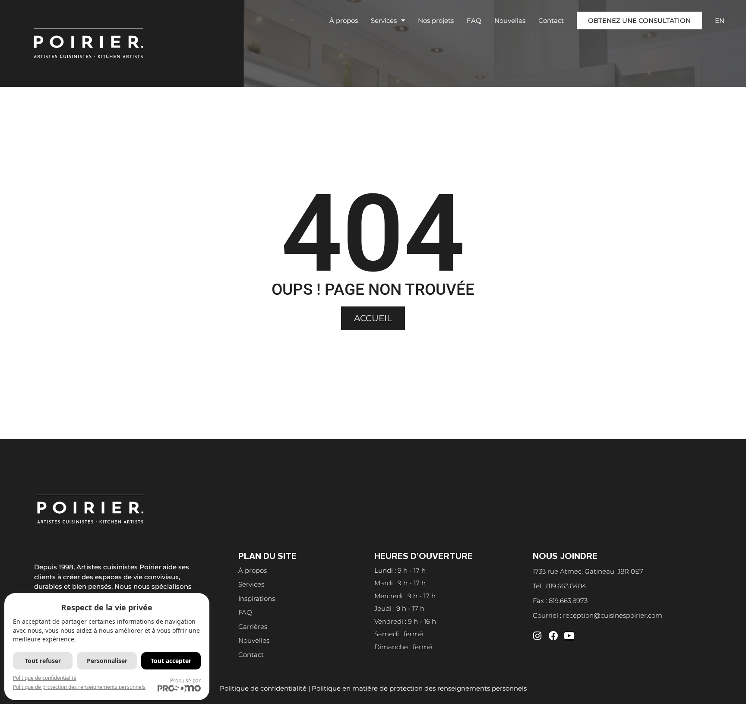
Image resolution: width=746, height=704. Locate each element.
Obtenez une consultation (639, 20)
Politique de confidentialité (263, 688)
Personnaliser (107, 661)
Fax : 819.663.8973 (560, 601)
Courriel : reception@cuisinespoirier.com (597, 615)
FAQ (474, 20)
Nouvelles (509, 20)
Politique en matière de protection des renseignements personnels (419, 688)
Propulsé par (185, 680)
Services (384, 20)
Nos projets (436, 20)
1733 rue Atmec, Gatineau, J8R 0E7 (588, 571)
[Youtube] (569, 636)
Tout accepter (171, 661)
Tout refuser (43, 661)
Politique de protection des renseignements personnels (79, 687)
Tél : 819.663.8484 (559, 586)
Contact (551, 20)
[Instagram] (537, 636)
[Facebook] (553, 636)
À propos (343, 20)
